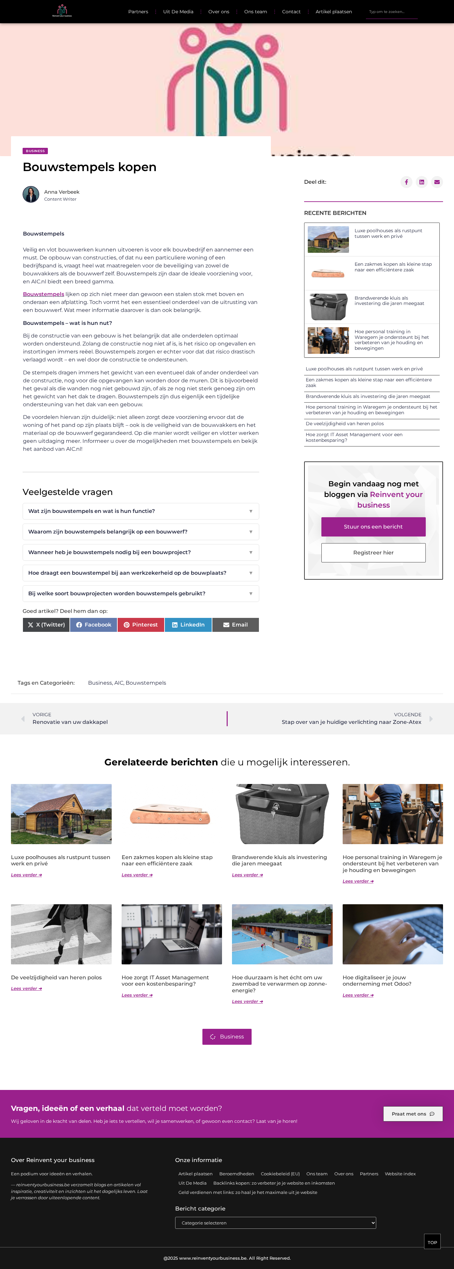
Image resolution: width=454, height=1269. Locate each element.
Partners (138, 12)
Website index (400, 1173)
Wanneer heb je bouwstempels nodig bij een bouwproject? (141, 552)
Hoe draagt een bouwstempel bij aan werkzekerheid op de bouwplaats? (141, 573)
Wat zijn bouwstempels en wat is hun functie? (141, 511)
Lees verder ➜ (26, 874)
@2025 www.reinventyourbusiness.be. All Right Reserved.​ (227, 1258)
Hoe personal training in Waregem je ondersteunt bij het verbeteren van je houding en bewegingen (392, 340)
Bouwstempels (43, 294)
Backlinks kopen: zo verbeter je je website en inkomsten (274, 1183)
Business (35, 151)
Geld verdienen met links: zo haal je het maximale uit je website (247, 1192)
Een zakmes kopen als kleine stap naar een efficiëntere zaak (393, 267)
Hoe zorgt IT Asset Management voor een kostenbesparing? (354, 437)
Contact (291, 12)
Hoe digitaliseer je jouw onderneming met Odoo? (377, 980)
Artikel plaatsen (334, 12)
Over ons (218, 12)
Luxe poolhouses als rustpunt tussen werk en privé (388, 233)
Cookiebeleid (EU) (280, 1173)
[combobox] (391, 11)
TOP (432, 1242)
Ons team (255, 12)
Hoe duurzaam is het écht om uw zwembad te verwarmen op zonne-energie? (279, 983)
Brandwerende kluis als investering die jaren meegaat (389, 301)
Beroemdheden (236, 1173)
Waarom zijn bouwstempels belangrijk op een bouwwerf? (141, 532)
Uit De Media (178, 12)
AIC (118, 683)
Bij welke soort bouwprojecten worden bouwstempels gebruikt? (141, 593)
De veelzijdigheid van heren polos (345, 424)
